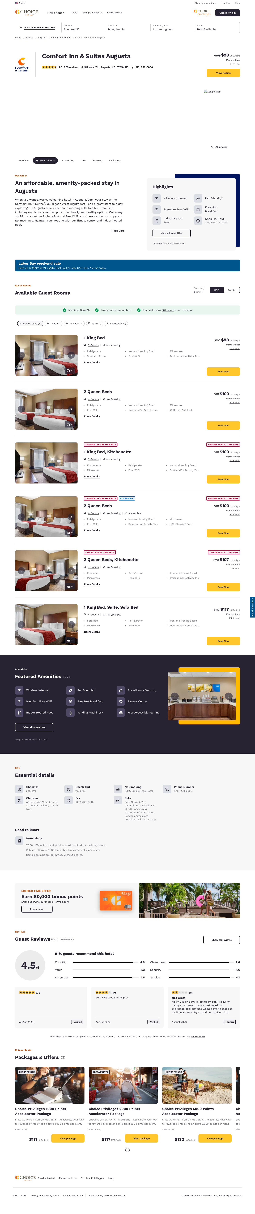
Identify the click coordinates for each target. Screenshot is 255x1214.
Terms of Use (20, 1195)
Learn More (198, 1036)
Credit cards (114, 12)
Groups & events (92, 12)
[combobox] (56, 12)
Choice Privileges (92, 1178)
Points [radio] (231, 290)
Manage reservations (205, 3)
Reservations (68, 1178)
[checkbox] (30, 323)
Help (237, 3)
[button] (252, 607)
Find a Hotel (46, 1178)
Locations (225, 3)
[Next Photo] (71, 355)
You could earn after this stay (167, 310)
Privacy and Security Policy (45, 1195)
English (22, 3)
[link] (37, 909)
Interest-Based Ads (73, 1195)
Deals (74, 12)
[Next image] (228, 696)
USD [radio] (216, 290)
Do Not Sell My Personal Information (106, 1195)
